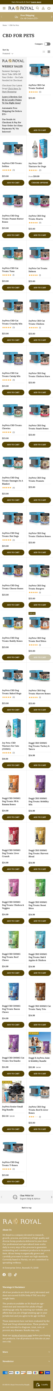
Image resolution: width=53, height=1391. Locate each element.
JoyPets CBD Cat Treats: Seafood (37, 86)
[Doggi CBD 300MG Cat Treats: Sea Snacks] (13, 1043)
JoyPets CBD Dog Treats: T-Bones (10, 1164)
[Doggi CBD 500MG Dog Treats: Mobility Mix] (40, 783)
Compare (39, 44)
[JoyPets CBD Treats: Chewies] (13, 410)
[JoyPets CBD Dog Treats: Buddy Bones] (13, 623)
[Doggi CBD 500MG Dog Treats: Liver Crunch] (13, 835)
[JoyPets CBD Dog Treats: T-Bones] (13, 1147)
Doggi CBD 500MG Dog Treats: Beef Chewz (11, 957)
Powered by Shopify (22, 1385)
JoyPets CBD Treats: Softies (12, 165)
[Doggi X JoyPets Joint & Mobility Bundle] (40, 1043)
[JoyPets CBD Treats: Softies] (13, 148)
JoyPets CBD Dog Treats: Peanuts (37, 479)
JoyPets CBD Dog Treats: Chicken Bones (40, 535)
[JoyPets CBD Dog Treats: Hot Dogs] (13, 518)
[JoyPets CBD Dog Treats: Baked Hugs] (13, 676)
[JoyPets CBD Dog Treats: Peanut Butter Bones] (13, 201)
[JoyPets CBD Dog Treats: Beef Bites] (40, 623)
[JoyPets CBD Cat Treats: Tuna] (13, 253)
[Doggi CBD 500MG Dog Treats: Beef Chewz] (13, 939)
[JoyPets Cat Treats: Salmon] (40, 253)
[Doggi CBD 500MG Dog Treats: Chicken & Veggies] (13, 887)
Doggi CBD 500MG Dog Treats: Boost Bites (38, 905)
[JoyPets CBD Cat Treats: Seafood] (40, 70)
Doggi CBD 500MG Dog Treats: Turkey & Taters (39, 746)
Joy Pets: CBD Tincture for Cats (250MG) (10, 745)
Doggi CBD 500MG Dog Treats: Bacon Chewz (11, 1009)
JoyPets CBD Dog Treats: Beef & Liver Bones (38, 1109)
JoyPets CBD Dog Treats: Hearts (37, 217)
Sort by (6, 50)
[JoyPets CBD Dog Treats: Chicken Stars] (40, 358)
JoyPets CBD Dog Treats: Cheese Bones (12, 587)
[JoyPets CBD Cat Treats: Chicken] (40, 306)
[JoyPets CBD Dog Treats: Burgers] (40, 571)
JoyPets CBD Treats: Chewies (12, 427)
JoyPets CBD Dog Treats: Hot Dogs (10, 534)
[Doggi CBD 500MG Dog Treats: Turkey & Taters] (40, 728)
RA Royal (11, 1385)
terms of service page (22, 1335)
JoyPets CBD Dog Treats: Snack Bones (38, 427)
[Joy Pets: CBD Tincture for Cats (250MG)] (13, 728)
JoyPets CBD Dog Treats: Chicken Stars (39, 375)
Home (5, 25)
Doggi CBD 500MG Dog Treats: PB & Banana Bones (11, 801)
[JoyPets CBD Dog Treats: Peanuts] (40, 463)
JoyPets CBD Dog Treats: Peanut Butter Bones (13, 218)
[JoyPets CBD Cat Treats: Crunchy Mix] (13, 306)
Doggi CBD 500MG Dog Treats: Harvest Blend (38, 853)
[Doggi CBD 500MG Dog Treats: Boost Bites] (40, 887)
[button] (49, 8)
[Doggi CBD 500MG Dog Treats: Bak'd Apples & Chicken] (40, 939)
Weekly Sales (12, 66)
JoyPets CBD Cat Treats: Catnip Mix (11, 374)
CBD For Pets (14, 25)
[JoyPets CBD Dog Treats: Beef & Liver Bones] (40, 1092)
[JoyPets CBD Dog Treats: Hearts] (40, 201)
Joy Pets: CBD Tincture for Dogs (37, 165)
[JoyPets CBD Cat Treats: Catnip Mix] (13, 358)
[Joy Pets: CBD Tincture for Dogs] (40, 148)
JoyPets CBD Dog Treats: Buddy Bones (12, 639)
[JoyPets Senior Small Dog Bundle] (13, 1092)
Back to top (26, 1208)
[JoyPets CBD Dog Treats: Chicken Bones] (40, 518)
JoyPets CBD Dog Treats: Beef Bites (37, 639)
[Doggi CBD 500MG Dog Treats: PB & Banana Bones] (13, 783)
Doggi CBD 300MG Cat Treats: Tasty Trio (40, 1007)
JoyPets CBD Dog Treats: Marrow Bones (40, 692)
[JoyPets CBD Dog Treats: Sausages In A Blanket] (13, 463)
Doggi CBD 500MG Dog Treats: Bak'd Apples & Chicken (38, 957)
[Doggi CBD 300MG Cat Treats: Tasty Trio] (40, 991)
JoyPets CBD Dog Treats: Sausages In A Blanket (12, 480)
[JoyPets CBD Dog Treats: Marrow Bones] (40, 676)
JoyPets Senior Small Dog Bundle (12, 1108)
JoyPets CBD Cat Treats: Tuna (10, 269)
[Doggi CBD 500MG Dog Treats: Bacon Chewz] (13, 991)
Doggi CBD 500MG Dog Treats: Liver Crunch (11, 853)
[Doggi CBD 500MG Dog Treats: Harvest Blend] (40, 835)
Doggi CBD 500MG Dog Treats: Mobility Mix (39, 801)
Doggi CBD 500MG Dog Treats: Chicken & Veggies (13, 905)
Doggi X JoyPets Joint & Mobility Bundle (39, 1059)
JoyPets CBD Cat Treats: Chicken (37, 322)
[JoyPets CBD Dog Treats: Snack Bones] (40, 410)
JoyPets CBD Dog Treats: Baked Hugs (11, 692)
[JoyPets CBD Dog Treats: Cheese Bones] (13, 571)
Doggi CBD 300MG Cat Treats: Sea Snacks (13, 1059)
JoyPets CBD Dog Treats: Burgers (37, 587)
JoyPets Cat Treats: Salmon (38, 270)
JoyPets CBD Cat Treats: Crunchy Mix (12, 322)
